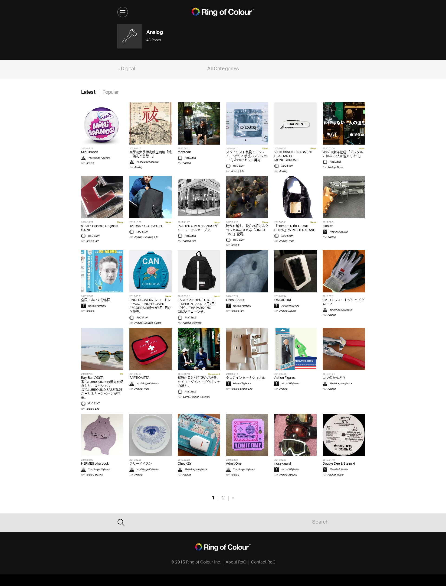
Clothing (148, 237)
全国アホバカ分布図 (95, 300)
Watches (205, 397)
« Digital (126, 69)
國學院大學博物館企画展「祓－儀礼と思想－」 (150, 154)
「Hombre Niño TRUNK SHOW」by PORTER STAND (294, 228)
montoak (184, 152)
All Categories (223, 69)
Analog (90, 163)
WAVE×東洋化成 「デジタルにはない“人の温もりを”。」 (343, 154)
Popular (110, 92)
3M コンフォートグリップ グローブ (343, 302)
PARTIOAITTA (139, 378)
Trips (291, 241)
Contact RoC (263, 562)
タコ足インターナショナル (245, 378)
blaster (328, 226)
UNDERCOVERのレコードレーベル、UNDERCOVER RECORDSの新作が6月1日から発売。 (150, 306)
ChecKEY (185, 463)
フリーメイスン (140, 463)
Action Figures (284, 378)
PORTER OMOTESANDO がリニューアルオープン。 (198, 228)
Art (96, 241)
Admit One (234, 463)
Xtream (292, 475)
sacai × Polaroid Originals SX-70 (99, 228)
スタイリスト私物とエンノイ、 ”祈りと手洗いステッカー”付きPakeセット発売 (246, 156)
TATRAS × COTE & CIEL (146, 226)
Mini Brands (89, 152)
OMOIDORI (282, 300)
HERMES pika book (95, 463)
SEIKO (186, 397)
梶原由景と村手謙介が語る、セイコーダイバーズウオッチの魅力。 (199, 381)
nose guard (282, 463)
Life (242, 171)
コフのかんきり (334, 378)
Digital (291, 311)
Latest (88, 92)
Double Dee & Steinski (339, 463)
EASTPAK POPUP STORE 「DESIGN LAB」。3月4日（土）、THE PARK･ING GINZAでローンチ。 (196, 306)
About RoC (236, 562)
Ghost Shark (235, 300)
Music (340, 167)
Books (99, 475)
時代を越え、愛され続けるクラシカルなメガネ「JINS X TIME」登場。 (247, 230)
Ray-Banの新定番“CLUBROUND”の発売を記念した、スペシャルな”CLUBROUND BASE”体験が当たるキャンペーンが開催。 (102, 387)
